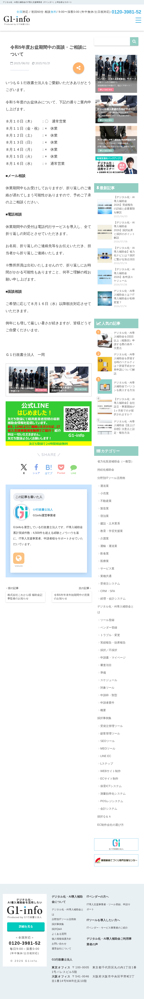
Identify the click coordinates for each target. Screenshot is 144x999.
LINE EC (105, 756)
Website (19, 566)
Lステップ (106, 763)
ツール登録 (107, 620)
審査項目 (106, 665)
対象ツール (107, 687)
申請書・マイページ (113, 657)
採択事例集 (104, 718)
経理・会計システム (113, 598)
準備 (103, 672)
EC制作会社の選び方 (110, 824)
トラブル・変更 (110, 635)
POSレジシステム (111, 801)
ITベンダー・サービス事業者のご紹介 (107, 927)
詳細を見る (26, 926)
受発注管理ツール (111, 726)
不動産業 (106, 500)
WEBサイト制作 (110, 771)
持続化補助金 (105, 469)
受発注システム (110, 583)
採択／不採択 (108, 650)
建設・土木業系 (110, 523)
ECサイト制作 (109, 778)
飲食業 (104, 553)
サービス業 (107, 568)
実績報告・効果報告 (113, 642)
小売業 (104, 493)
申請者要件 (107, 702)
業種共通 (106, 576)
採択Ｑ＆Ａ (104, 816)
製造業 (104, 508)
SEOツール (107, 741)
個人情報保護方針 (61, 938)
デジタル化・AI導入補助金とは (115, 609)
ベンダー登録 (108, 627)
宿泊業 (104, 515)
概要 (103, 710)
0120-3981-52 (126, 11)
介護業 (104, 538)
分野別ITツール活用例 (111, 477)
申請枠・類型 (108, 695)
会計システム (108, 808)
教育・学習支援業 (111, 530)
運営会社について (61, 948)
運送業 (104, 485)
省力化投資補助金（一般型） (115, 461)
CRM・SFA (107, 591)
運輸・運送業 (108, 546)
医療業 (104, 561)
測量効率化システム (113, 793)
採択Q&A (57, 929)
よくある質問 (59, 933)
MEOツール (107, 748)
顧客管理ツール (110, 733)
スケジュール (108, 680)
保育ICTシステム (111, 786)
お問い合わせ (59, 943)
